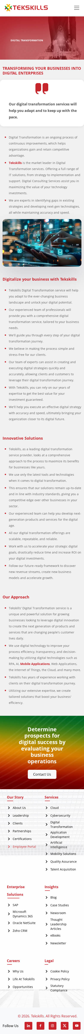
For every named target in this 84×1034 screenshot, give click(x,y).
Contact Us (42, 774)
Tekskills (15, 163)
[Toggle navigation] (76, 8)
